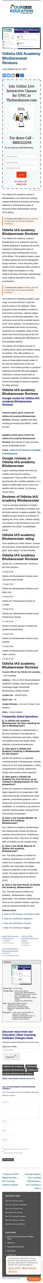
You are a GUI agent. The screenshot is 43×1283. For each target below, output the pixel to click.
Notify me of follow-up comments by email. (16, 1149)
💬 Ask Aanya (34, 1279)
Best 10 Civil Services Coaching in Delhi (21, 914)
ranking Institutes (27, 1078)
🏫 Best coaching (14, 1268)
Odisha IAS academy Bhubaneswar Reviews (21, 58)
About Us (11, 1243)
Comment (5, 1102)
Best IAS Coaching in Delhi (14, 1201)
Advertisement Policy (15, 1247)
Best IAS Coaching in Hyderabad (16, 1205)
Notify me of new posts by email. (13, 1153)
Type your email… (10, 1046)
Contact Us (11, 1255)
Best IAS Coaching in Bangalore (18, 919)
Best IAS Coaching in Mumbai (15, 1224)
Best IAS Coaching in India (14, 1208)
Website (4, 1140)
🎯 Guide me (13, 1272)
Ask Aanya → (9, 224)
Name (4, 1121)
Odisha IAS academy (13, 1066)
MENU (21, 20)
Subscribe (10, 1057)
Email (4, 1130)
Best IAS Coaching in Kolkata (15, 1220)
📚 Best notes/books (29, 1268)
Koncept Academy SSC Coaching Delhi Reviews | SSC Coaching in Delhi (33, 1181)
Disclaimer (11, 1251)
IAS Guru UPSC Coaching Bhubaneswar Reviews (30, 938)
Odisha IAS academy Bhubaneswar (19, 1068)
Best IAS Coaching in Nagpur (17, 928)
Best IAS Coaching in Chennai (17, 923)
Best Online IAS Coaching (14, 1212)
